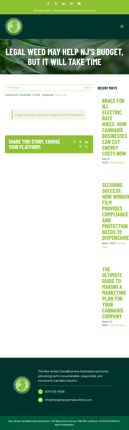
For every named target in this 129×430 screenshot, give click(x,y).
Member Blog (117, 162)
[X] (80, 142)
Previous (13, 87)
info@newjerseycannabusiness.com (74, 10)
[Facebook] (74, 142)
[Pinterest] (80, 146)
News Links (61, 94)
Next (87, 87)
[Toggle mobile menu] (122, 26)
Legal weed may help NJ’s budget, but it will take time (49, 115)
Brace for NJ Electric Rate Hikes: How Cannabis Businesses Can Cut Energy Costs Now (114, 127)
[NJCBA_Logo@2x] (22, 378)
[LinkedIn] (86, 142)
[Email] (86, 146)
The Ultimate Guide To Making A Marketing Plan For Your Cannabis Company (114, 292)
